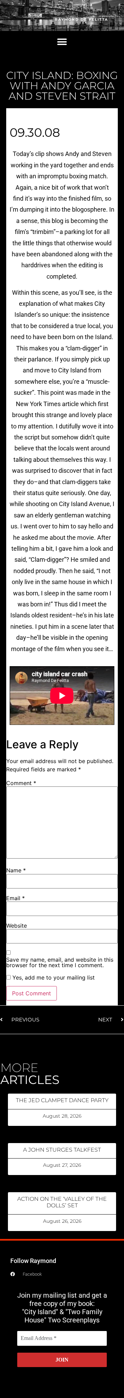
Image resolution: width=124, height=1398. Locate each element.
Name (16, 870)
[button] (62, 42)
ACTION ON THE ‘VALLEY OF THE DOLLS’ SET (62, 1202)
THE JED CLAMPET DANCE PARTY (62, 1100)
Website (16, 925)
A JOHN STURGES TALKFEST (62, 1150)
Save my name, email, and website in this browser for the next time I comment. (59, 962)
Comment (21, 783)
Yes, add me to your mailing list (53, 977)
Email (15, 898)
